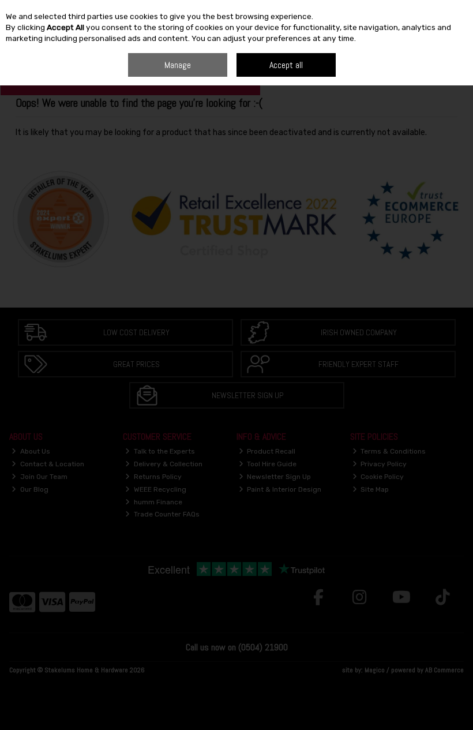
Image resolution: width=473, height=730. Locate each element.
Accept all (286, 65)
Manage (177, 65)
